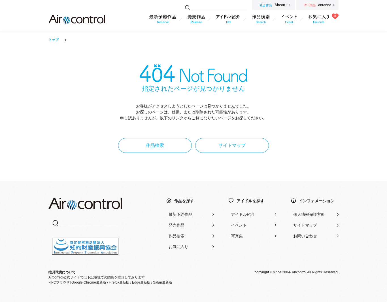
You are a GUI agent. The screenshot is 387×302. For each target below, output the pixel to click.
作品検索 (155, 145)
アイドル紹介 (243, 214)
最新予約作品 (180, 214)
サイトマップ (232, 145)
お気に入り (178, 247)
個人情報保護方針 (309, 214)
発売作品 (176, 225)
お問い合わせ (305, 236)
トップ (53, 40)
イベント (239, 225)
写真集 (237, 236)
